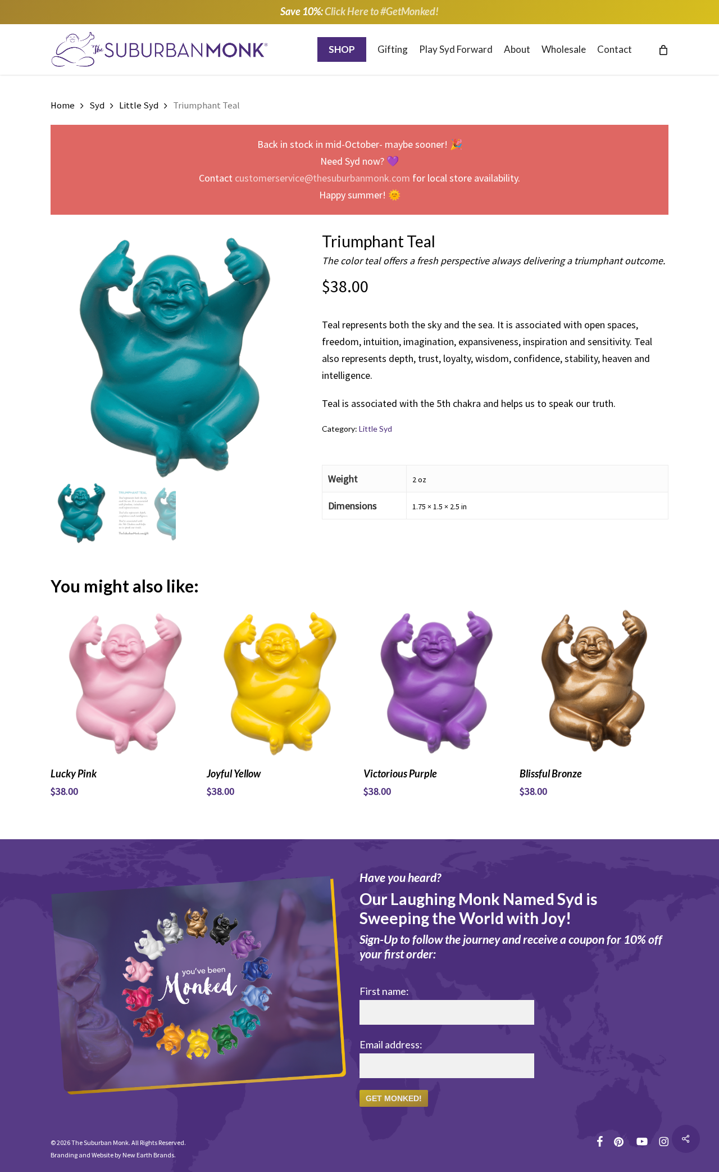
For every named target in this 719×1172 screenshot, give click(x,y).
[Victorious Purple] (437, 682)
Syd (96, 105)
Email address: (391, 1044)
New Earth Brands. (149, 1155)
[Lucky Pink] (125, 682)
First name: (384, 991)
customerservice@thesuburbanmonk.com (322, 177)
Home (63, 105)
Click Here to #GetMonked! (382, 11)
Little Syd (138, 105)
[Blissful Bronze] (594, 682)
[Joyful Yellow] (281, 682)
